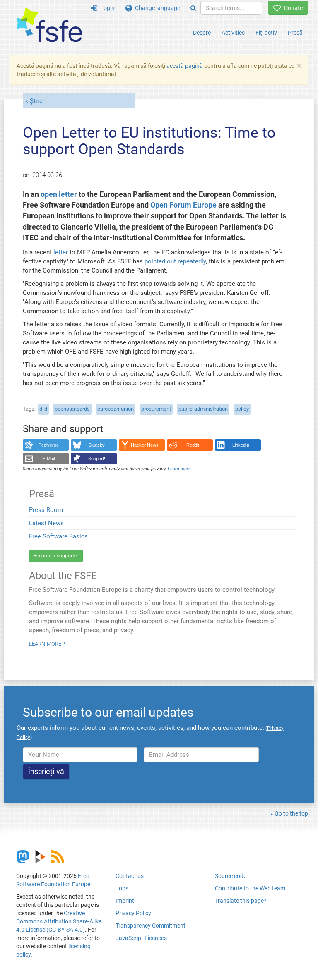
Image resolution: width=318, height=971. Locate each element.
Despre (202, 32)
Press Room (46, 510)
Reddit (192, 444)
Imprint (125, 900)
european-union (115, 409)
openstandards (72, 409)
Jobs (122, 888)
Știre (36, 101)
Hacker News (145, 444)
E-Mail (48, 458)
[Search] (193, 7)
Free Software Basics (58, 536)
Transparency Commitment (151, 925)
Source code (230, 876)
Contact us (130, 876)
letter (60, 252)
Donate (292, 8)
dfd (43, 409)
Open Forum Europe (183, 205)
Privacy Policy (133, 913)
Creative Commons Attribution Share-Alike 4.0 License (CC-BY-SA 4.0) (58, 921)
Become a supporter (56, 556)
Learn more (45, 643)
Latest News (46, 523)
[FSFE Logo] (49, 25)
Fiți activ (266, 32)
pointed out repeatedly (175, 261)
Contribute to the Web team (250, 888)
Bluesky (97, 444)
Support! (96, 458)
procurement (156, 409)
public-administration (203, 409)
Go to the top (291, 813)
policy (242, 409)
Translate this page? (241, 900)
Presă (295, 32)
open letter (59, 194)
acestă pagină (184, 65)
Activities (233, 32)
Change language (156, 8)
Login (106, 8)
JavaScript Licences (141, 938)
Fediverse (49, 444)
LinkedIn (240, 444)
